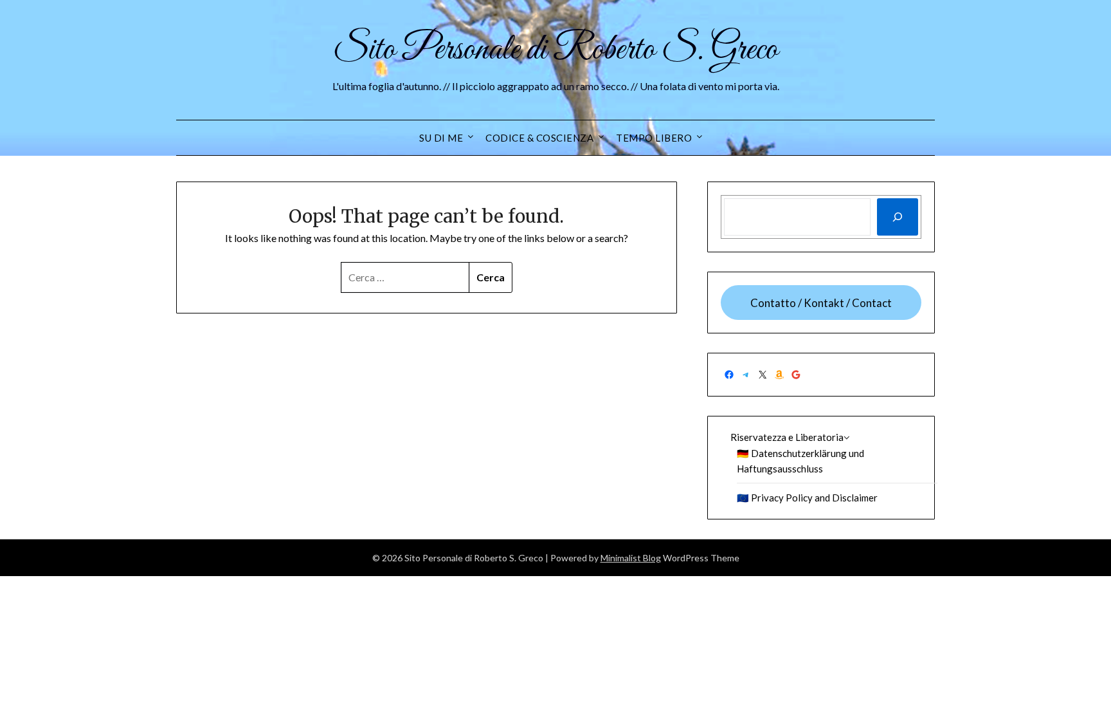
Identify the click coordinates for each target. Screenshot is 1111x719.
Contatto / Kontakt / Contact (821, 303)
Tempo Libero (654, 138)
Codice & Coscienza (539, 138)
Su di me (441, 138)
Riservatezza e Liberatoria (787, 437)
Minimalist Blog (631, 557)
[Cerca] (897, 217)
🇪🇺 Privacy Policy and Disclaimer (807, 497)
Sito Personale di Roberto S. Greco (555, 50)
